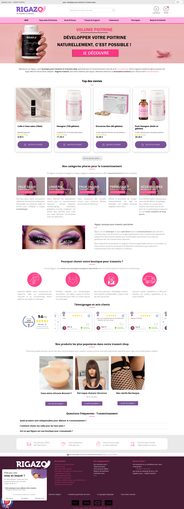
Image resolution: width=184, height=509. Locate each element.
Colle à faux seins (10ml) (30, 126)
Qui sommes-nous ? (101, 464)
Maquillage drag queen (63, 476)
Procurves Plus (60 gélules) (109, 126)
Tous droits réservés (128, 494)
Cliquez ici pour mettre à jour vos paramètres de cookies (92, 508)
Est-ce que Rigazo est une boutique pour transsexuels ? (46, 431)
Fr (179, 2)
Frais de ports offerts (101, 469)
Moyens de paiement (101, 471)
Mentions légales (55, 494)
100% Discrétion (99, 467)
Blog (95, 476)
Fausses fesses (60, 467)
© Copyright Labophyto (105, 494)
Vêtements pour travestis (63, 484)
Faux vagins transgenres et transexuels (68, 471)
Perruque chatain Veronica (92, 393)
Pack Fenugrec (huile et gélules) (146, 127)
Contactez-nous (99, 473)
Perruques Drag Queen (63, 478)
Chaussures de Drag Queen (64, 464)
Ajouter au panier (35, 145)
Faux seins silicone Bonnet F (56, 393)
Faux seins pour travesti (63, 469)
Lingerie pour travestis (63, 473)
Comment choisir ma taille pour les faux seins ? (42, 426)
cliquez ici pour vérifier (110, 454)
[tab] (92, 420)
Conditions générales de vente (79, 494)
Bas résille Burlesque (127, 393)
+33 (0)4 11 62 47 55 (142, 469)
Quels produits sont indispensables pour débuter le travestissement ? (53, 420)
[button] (56, 404)
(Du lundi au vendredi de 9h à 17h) (145, 471)
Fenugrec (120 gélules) (68, 126)
